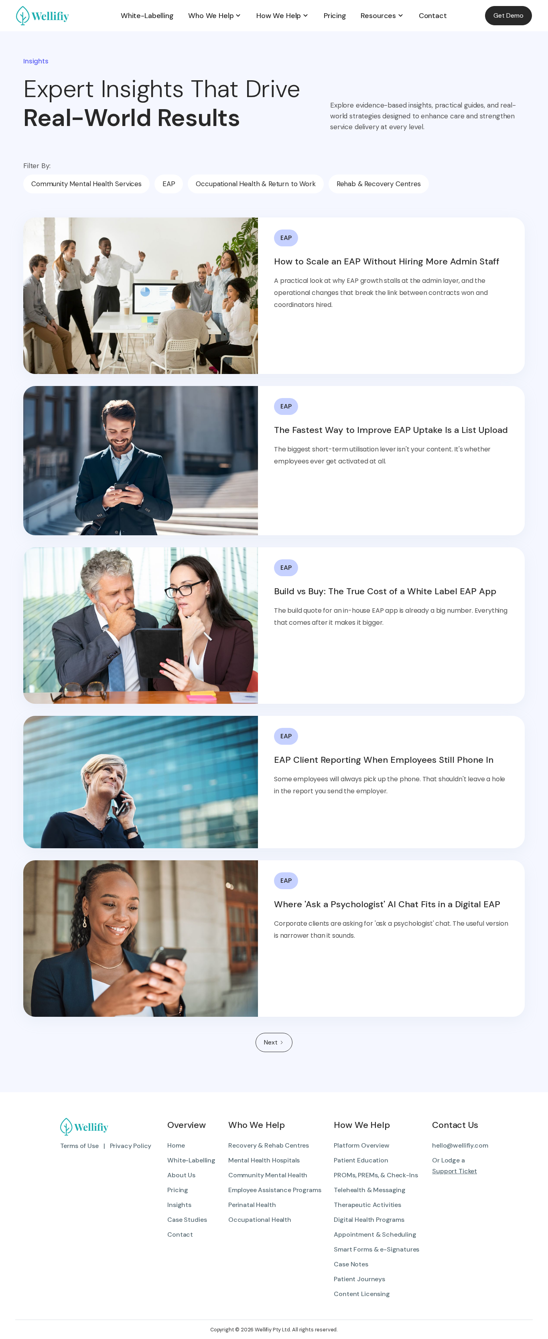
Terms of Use (79, 1146)
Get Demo (508, 15)
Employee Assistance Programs (274, 1190)
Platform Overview (361, 1145)
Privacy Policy (131, 1146)
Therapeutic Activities (367, 1205)
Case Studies (187, 1219)
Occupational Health (259, 1219)
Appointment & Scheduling (375, 1234)
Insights (179, 1205)
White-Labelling (191, 1160)
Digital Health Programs (369, 1219)
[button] (215, 15)
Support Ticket (454, 1171)
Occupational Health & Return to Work (255, 183)
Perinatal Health (252, 1205)
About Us (181, 1175)
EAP (168, 183)
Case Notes (351, 1264)
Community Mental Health (267, 1175)
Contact (180, 1234)
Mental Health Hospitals (264, 1160)
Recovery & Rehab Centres (268, 1145)
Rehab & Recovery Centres (379, 183)
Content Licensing (362, 1294)
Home (176, 1145)
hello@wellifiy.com (460, 1145)
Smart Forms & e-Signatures (376, 1249)
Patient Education (361, 1160)
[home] (65, 15)
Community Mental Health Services (86, 183)
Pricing (177, 1190)
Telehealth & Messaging (369, 1190)
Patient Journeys (359, 1279)
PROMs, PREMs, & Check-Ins (376, 1175)
